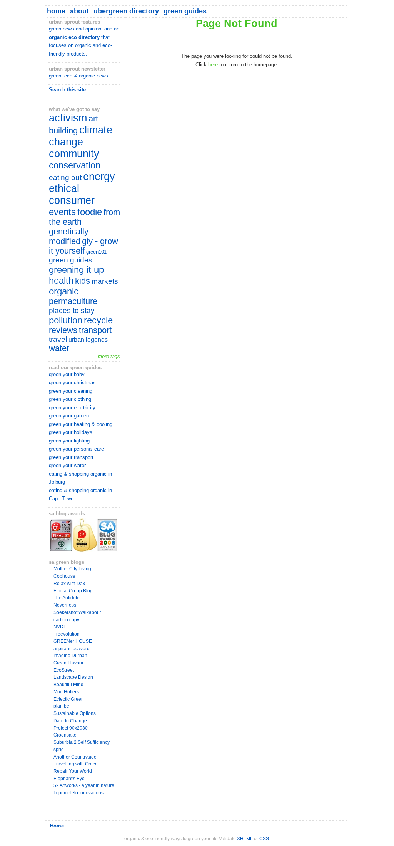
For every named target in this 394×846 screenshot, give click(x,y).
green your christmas (72, 382)
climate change (80, 136)
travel (58, 339)
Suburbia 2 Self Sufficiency (81, 742)
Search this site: (68, 90)
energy (99, 176)
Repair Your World (72, 771)
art (93, 118)
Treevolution (66, 634)
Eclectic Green (68, 699)
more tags (109, 356)
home (56, 11)
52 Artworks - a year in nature (83, 785)
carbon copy (66, 619)
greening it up (76, 269)
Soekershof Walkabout (77, 612)
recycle (98, 320)
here (213, 64)
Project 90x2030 (70, 728)
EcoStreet (63, 670)
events (62, 212)
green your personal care (76, 449)
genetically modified (68, 236)
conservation (74, 165)
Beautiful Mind (68, 684)
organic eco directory (74, 37)
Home (57, 826)
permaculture (73, 301)
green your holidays (70, 432)
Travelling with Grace (75, 764)
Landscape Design (73, 677)
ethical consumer (72, 194)
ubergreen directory (126, 11)
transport (95, 330)
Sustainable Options (74, 713)
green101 (96, 252)
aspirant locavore (71, 648)
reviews (63, 330)
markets (105, 281)
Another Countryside (75, 757)
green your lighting (69, 441)
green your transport (71, 457)
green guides (185, 11)
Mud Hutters (66, 692)
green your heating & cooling (80, 424)
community (74, 154)
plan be (61, 706)
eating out (65, 177)
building (63, 130)
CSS (264, 838)
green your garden (69, 416)
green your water (67, 465)
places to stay (72, 310)
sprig (58, 749)
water (59, 348)
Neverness (64, 605)
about (79, 11)
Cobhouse (64, 576)
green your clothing (70, 399)
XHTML (245, 838)
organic (63, 291)
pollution (65, 320)
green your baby (67, 374)
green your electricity (72, 407)
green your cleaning (70, 391)
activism (68, 118)
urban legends (88, 339)
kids (82, 281)
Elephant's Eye (69, 778)
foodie (89, 212)
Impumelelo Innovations (78, 793)
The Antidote (66, 597)
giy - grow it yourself (83, 246)
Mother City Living (72, 569)
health (61, 280)
